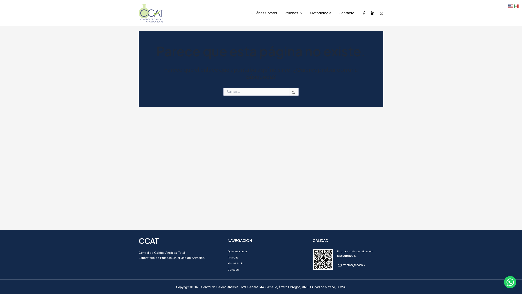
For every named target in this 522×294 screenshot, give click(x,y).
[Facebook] (364, 13)
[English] (511, 6)
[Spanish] (516, 6)
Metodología (320, 13)
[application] (300, 13)
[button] (510, 282)
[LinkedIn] (373, 13)
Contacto (346, 13)
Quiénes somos (238, 251)
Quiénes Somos (264, 13)
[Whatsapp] (381, 13)
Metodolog (234, 263)
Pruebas (291, 13)
